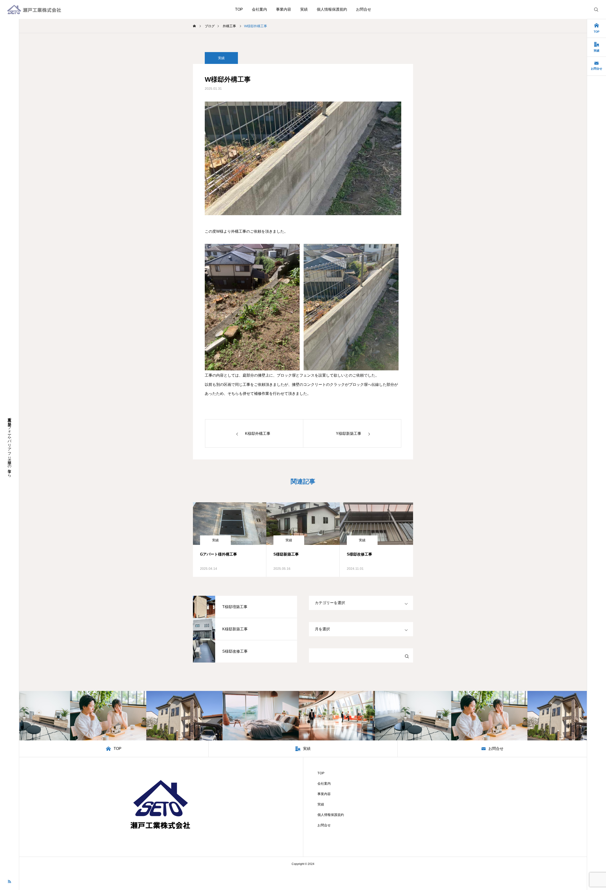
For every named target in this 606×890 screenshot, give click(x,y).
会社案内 (259, 9)
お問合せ (363, 9)
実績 (304, 9)
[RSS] (9, 881)
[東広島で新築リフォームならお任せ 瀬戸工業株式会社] (34, 9)
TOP (239, 9)
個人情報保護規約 (332, 9)
